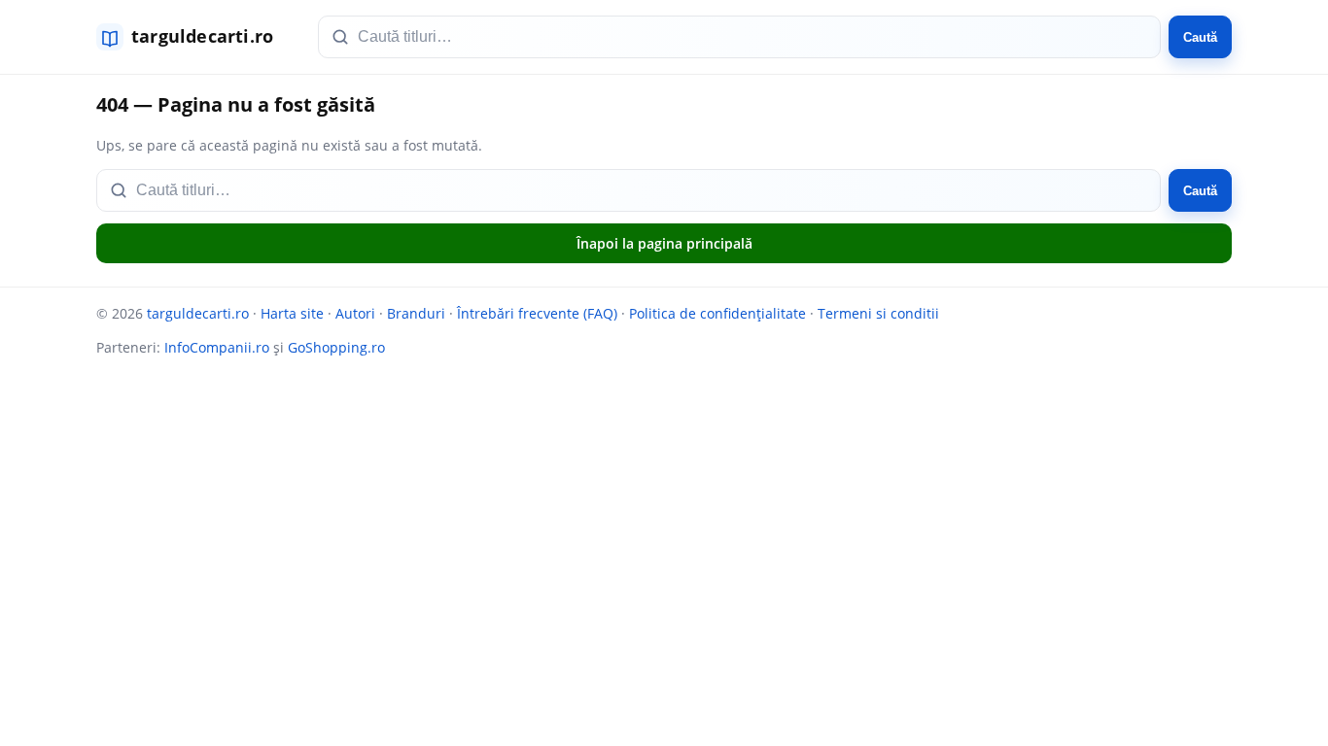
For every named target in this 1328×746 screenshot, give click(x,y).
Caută (1200, 37)
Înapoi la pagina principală (664, 243)
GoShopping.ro (336, 347)
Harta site (292, 313)
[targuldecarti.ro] (193, 36)
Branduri (416, 313)
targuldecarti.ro (198, 313)
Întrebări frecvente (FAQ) (537, 313)
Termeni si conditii (878, 313)
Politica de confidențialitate (717, 313)
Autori (355, 313)
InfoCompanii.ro (216, 347)
